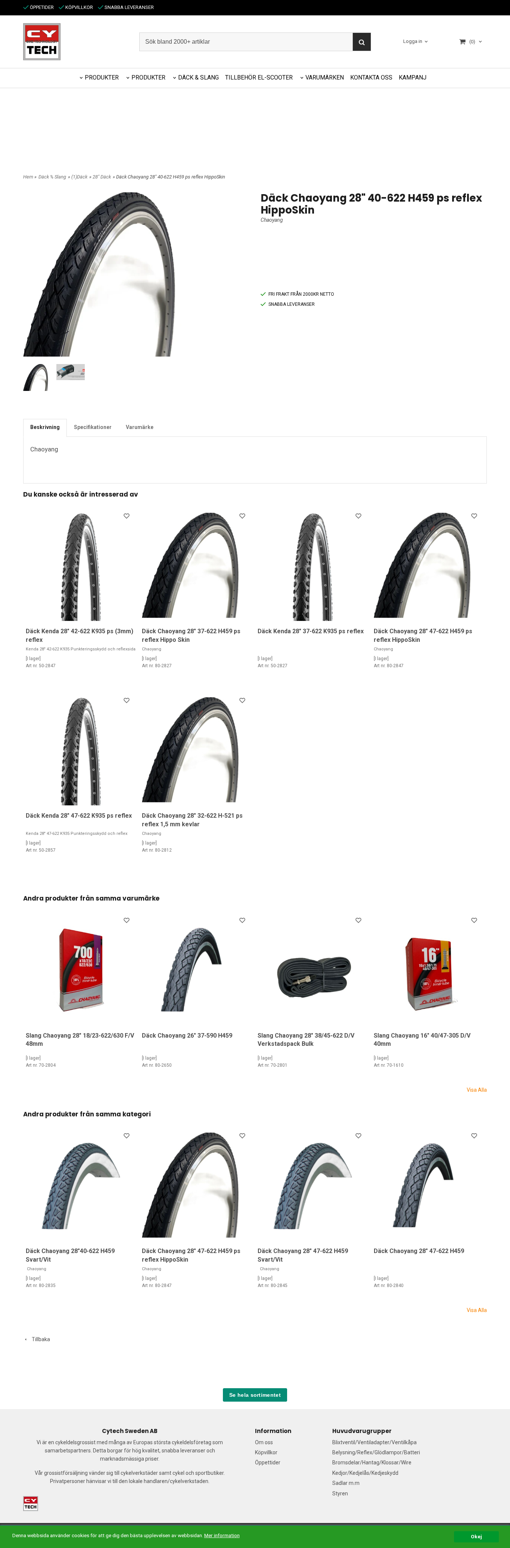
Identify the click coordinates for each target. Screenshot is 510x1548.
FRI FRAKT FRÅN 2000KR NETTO (301, 294)
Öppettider (267, 1462)
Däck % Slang (52, 177)
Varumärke (139, 427)
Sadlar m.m (346, 1483)
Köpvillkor (266, 1452)
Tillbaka (39, 1339)
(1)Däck (79, 177)
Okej (476, 1536)
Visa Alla (477, 1090)
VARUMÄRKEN (324, 77)
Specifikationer (93, 427)
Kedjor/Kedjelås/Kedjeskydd (365, 1473)
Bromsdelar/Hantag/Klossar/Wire (371, 1462)
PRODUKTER (102, 77)
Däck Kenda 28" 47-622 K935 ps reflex (79, 815)
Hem (28, 177)
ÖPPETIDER (41, 7)
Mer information (222, 1535)
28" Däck (102, 177)
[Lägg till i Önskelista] (127, 517)
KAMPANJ (412, 77)
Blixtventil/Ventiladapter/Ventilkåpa (374, 1442)
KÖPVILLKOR (78, 7)
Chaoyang (272, 220)
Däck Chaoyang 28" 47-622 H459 (419, 1251)
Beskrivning (45, 427)
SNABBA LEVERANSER (128, 7)
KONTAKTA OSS (371, 77)
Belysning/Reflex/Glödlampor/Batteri (376, 1452)
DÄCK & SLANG (198, 77)
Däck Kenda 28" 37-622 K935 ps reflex (311, 631)
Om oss (264, 1442)
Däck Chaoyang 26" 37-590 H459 (187, 1035)
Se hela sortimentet (255, 1395)
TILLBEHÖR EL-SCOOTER (259, 77)
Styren (340, 1493)
